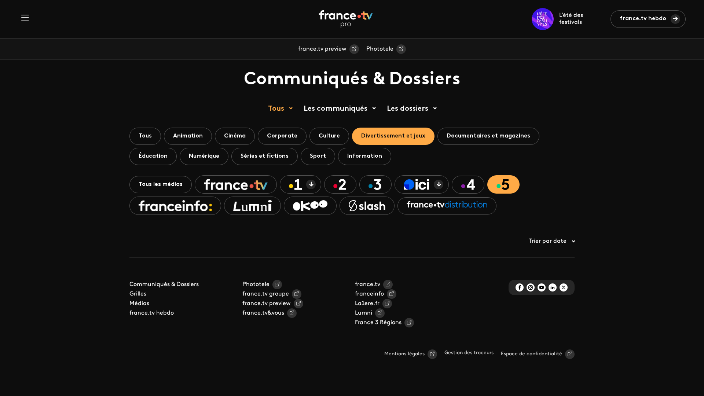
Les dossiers (407, 109)
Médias (139, 304)
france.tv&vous (263, 313)
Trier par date (547, 241)
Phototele (379, 49)
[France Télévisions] (346, 19)
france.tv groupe (265, 294)
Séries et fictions (265, 156)
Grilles (137, 294)
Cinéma (235, 136)
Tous (276, 109)
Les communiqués (335, 109)
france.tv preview (322, 49)
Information (364, 156)
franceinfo (369, 294)
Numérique (204, 156)
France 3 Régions (378, 323)
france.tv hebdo (643, 19)
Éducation (153, 156)
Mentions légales (404, 354)
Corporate (282, 136)
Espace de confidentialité (531, 354)
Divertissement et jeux (393, 136)
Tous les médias (161, 184)
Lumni (363, 313)
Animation (188, 136)
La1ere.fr (367, 304)
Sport (318, 156)
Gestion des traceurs (469, 353)
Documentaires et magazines (488, 136)
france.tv (367, 284)
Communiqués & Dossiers (164, 284)
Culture (329, 136)
